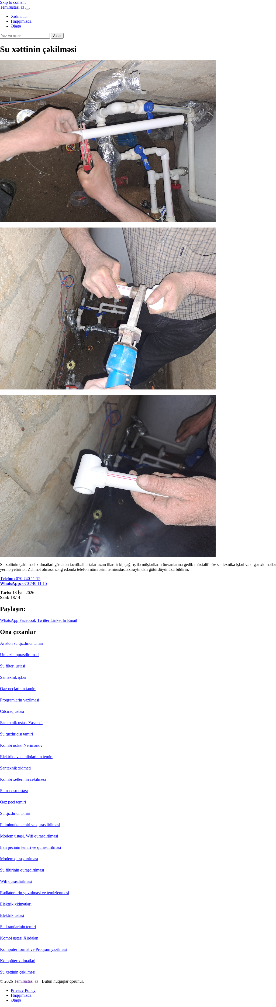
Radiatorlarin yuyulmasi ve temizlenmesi (34, 892)
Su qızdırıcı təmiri (15, 813)
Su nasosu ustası (14, 790)
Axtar (57, 36)
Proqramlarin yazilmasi (19, 700)
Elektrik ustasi (12, 915)
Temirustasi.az (12, 7)
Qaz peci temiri (13, 802)
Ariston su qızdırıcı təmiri (21, 643)
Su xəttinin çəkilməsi (17, 972)
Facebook (27, 620)
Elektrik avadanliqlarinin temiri (26, 756)
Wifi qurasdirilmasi (16, 881)
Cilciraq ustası (12, 711)
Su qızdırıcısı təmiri (16, 734)
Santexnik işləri (13, 677)
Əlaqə (16, 26)
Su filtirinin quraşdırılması (22, 870)
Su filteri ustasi (12, 666)
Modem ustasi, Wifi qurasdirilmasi (29, 836)
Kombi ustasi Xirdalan (19, 938)
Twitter (42, 620)
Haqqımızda (21, 21)
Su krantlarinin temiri (18, 926)
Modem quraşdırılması (19, 858)
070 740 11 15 (20, 578)
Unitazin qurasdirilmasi (19, 654)
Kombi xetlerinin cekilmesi (23, 779)
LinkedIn (57, 620)
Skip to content (13, 2)
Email (71, 620)
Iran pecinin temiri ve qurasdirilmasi (30, 847)
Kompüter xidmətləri (17, 960)
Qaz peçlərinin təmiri (18, 688)
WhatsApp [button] (9, 620)
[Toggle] (27, 8)
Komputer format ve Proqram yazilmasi (33, 949)
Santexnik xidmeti (15, 768)
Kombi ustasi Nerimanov (21, 745)
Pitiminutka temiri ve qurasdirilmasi (30, 824)
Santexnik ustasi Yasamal (21, 722)
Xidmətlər (19, 16)
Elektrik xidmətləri (16, 904)
